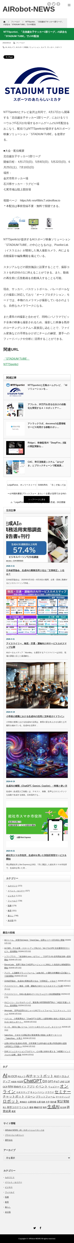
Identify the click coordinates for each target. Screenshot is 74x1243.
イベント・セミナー (16, 891)
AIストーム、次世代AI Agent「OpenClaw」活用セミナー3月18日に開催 (34, 940)
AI (6, 47)
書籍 (31, 1107)
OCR (5, 1087)
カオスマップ (23, 1092)
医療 (10, 906)
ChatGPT (33, 1080)
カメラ (43, 47)
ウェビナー (53, 1087)
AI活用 (20, 1081)
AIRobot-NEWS (35, 1239)
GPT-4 (51, 1081)
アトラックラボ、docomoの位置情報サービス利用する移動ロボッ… (47, 425)
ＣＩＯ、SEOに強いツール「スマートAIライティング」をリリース (32, 1027)
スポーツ (58, 47)
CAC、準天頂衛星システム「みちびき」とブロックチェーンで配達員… (46, 464)
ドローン (30, 1096)
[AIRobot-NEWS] (29, 9)
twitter (54, 4)
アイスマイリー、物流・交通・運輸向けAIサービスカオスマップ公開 (33, 986)
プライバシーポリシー (14, 1135)
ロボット (11, 1101)
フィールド (20, 43)
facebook (58, 4)
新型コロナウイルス (18, 1107)
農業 (14, 1111)
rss (49, 4)
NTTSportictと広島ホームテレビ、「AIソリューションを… (47, 387)
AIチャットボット (40, 1076)
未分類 (10, 920)
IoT (57, 1081)
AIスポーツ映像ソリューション (28, 47)
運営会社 (9, 1140)
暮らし (10, 916)
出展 (39, 1102)
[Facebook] (40, 1227)
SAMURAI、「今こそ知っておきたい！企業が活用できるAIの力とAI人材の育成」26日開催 (52, 486)
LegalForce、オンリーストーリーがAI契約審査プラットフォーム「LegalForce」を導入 (22, 486)
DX (45, 1081)
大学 (48, 1102)
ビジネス (11, 896)
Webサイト (20, 1086)
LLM (67, 1081)
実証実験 (63, 1101)
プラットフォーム (45, 1096)
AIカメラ (11, 47)
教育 (10, 911)
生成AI (53, 1106)
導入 (5, 1107)
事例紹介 (23, 1102)
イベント (41, 1086)
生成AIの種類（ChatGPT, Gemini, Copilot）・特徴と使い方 (36, 785)
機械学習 (38, 1107)
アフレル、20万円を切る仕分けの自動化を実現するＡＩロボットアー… (47, 406)
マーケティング (63, 1097)
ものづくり (12, 886)
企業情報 (32, 1102)
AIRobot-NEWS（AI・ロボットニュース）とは (24, 1130)
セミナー (63, 1091)
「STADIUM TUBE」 (16, 358)
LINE (62, 1081)
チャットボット (13, 1096)
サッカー (50, 47)
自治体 (63, 1107)
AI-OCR (12, 1076)
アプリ (31, 1086)
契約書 (53, 1102)
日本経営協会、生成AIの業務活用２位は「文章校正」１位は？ (30, 981)
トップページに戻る (36, 499)
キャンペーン (37, 1092)
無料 (45, 1107)
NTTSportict (10, 364)
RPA (10, 1086)
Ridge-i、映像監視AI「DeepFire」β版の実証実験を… (47, 444)
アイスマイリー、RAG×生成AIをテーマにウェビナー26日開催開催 (32, 994)
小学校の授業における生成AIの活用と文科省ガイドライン (35, 716)
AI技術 (14, 1082)
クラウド (49, 1092)
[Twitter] (34, 1227)
